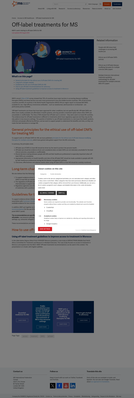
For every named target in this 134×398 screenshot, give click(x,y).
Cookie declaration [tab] (55, 174)
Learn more (41, 187)
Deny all (62, 193)
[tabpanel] (67, 212)
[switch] (38, 199)
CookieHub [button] (50, 207)
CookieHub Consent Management (88, 230)
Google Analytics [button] (51, 224)
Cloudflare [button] (49, 211)
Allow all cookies (47, 193)
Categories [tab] (43, 174)
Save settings (45, 229)
